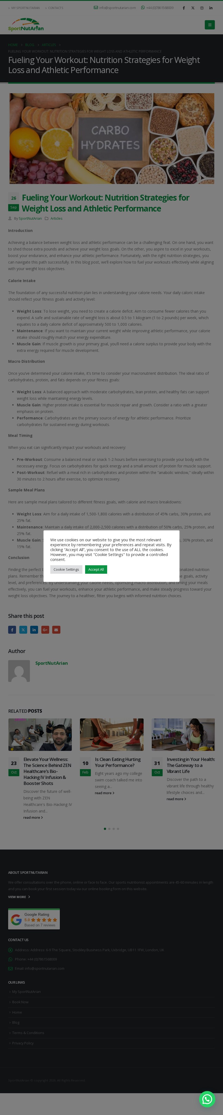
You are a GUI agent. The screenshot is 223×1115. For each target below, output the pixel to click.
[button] (207, 1099)
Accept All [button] (96, 569)
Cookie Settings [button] (66, 569)
